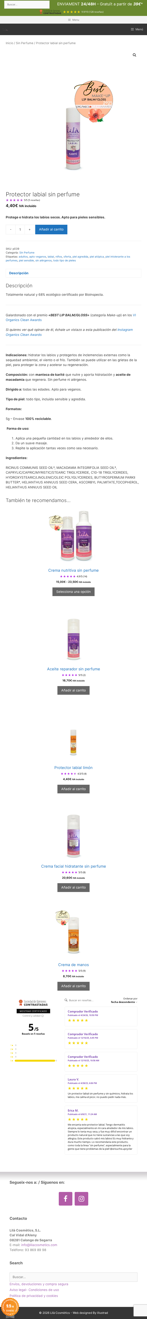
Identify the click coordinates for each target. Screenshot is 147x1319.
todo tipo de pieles (64, 260)
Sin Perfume (24, 43)
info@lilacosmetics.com (39, 1245)
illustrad (102, 1313)
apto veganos (37, 256)
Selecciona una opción (73, 592)
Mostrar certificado (33, 1011)
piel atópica (97, 256)
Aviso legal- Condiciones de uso (34, 1290)
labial (51, 256)
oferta (67, 256)
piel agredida (80, 256)
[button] (134, 55)
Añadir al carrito (51, 229)
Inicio (9, 43)
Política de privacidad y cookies (34, 1296)
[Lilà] (5, 29)
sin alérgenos (43, 260)
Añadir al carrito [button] (73, 690)
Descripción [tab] (19, 273)
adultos (23, 256)
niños (59, 256)
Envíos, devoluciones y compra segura (39, 1284)
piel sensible (26, 260)
